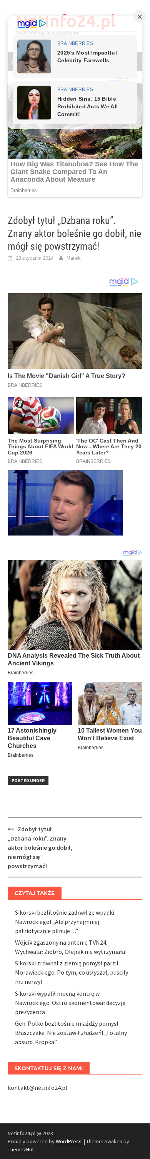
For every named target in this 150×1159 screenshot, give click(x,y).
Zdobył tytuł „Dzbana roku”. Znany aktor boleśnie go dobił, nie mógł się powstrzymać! (40, 847)
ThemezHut (21, 1149)
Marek (74, 257)
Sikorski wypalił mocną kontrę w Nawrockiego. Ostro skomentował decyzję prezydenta (70, 1003)
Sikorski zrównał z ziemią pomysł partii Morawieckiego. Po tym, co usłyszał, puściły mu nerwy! (71, 972)
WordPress (69, 1141)
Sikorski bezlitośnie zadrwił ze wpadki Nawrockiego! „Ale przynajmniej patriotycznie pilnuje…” (64, 922)
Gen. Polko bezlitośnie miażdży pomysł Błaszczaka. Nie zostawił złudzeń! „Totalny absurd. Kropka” (71, 1033)
